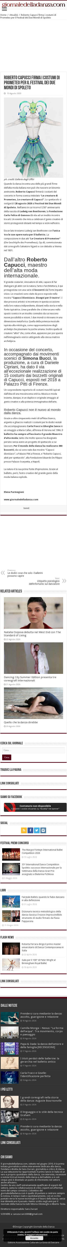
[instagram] (43, 830)
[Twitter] (37, 830)
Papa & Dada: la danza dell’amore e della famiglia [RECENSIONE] (41, 1045)
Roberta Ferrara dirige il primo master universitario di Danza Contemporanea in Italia (43, 947)
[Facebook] (30, 830)
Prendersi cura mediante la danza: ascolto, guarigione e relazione (41, 1015)
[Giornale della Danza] (33, 5)
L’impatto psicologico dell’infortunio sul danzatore (44, 581)
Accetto (34, 1238)
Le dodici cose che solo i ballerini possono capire (25, 573)
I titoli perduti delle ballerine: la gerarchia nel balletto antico (39, 1060)
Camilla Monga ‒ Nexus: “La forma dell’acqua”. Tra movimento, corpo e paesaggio (41, 1031)
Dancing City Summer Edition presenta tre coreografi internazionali (30, 679)
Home (3, 15)
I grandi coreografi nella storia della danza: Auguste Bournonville (41, 1099)
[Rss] (24, 830)
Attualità (13, 15)
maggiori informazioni (36, 1234)
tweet (26, 508)
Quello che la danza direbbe (21, 722)
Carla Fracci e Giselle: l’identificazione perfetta (35, 1074)
